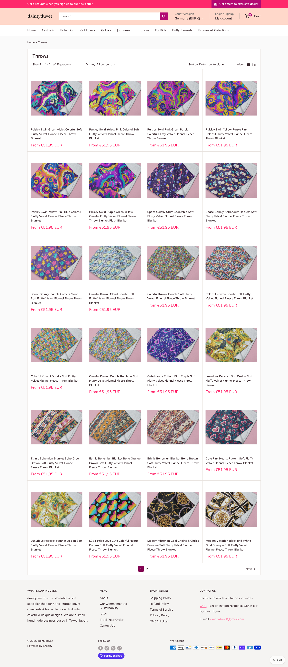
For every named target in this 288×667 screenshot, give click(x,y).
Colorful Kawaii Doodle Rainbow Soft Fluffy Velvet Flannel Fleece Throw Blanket (113, 380)
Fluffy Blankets (182, 30)
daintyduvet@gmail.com (227, 619)
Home (31, 30)
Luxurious (142, 30)
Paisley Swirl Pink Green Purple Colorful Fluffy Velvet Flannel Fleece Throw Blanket (170, 134)
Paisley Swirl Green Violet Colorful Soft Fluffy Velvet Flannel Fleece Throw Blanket (56, 134)
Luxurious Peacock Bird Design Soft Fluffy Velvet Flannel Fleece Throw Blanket (229, 380)
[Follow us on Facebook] (100, 648)
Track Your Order (112, 620)
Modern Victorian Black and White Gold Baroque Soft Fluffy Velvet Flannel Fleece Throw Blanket (228, 545)
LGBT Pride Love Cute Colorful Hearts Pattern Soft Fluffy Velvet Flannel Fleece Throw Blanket (113, 545)
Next (249, 569)
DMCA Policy (159, 621)
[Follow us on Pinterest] (113, 648)
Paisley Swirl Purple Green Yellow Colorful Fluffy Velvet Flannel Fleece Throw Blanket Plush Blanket (112, 216)
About (104, 598)
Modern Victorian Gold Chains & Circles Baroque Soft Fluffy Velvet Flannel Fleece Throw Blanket (173, 545)
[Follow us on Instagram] (106, 648)
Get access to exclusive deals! (238, 3)
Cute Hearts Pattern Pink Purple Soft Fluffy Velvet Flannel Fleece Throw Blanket (171, 380)
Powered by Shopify (39, 645)
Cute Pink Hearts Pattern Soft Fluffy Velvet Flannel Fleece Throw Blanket (229, 460)
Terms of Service (161, 609)
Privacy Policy (159, 615)
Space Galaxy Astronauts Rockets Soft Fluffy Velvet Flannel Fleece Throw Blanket (231, 216)
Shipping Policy (160, 598)
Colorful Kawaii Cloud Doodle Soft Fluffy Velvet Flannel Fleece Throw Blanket (111, 298)
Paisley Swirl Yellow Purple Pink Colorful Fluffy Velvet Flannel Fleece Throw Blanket (229, 134)
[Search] (164, 16)
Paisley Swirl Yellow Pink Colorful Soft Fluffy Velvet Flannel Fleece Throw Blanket (114, 134)
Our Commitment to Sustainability (113, 606)
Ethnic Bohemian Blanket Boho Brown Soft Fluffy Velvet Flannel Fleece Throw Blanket (173, 463)
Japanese (123, 30)
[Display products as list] (254, 64)
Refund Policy (159, 604)
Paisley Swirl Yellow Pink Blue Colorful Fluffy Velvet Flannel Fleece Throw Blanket (56, 216)
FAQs (103, 614)
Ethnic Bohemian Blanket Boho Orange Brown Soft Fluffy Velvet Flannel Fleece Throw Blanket (114, 463)
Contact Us (107, 625)
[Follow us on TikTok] (119, 648)
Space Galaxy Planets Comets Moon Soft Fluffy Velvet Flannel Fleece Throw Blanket (56, 298)
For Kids (160, 30)
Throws (42, 42)
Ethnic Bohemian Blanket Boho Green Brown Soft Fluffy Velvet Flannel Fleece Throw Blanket (55, 463)
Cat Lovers (87, 30)
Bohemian (67, 30)
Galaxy (106, 30)
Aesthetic (48, 30)
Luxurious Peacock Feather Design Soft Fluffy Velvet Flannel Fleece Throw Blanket (56, 545)
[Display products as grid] (248, 64)
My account (223, 18)
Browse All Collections (213, 30)
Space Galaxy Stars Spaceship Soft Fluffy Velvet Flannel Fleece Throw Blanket (170, 216)
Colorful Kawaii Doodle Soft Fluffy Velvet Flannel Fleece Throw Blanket (171, 296)
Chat (203, 606)
